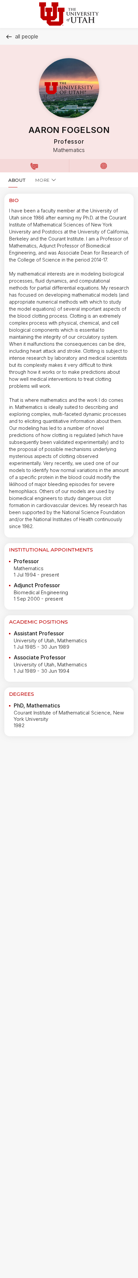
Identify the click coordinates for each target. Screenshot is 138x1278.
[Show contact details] (34, 165)
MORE (42, 180)
